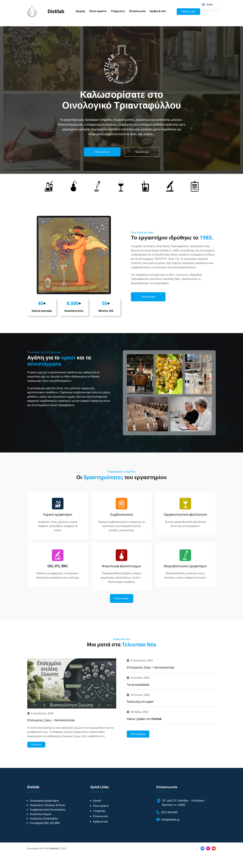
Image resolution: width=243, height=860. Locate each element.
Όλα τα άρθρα (138, 734)
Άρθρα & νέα (100, 822)
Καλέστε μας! (188, 11)
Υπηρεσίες (99, 811)
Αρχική (97, 801)
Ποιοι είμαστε (101, 806)
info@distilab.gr (170, 820)
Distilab (54, 848)
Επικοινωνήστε (102, 152)
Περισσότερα (142, 152)
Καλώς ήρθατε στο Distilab (144, 719)
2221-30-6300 (169, 812)
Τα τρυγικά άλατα (138, 685)
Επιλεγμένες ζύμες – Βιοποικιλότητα (50, 720)
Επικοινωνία (100, 816)
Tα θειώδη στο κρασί (140, 702)
